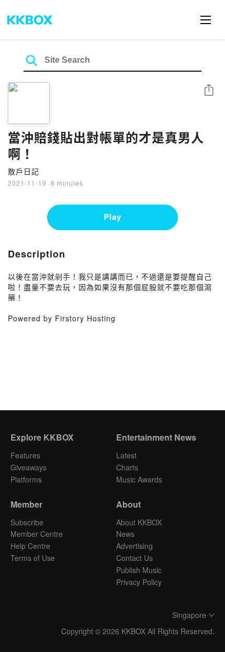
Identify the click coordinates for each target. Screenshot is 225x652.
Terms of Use (32, 558)
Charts (127, 467)
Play (112, 216)
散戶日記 (23, 171)
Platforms (26, 479)
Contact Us (134, 558)
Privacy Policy (139, 582)
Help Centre (30, 546)
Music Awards (139, 479)
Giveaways (28, 467)
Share (208, 91)
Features (25, 455)
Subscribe (26, 522)
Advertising (134, 546)
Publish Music (139, 570)
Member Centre (36, 534)
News (125, 534)
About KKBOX (139, 522)
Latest (126, 455)
